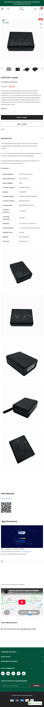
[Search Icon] (8, 9)
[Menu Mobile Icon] (2, 9)
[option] (22, 39)
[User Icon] (35, 9)
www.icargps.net (25, 551)
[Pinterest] (18, 673)
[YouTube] (24, 673)
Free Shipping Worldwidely (9, 82)
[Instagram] (13, 673)
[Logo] (22, 8)
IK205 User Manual (6, 499)
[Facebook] (3, 673)
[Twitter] (8, 673)
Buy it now (22, 124)
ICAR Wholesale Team (28, 629)
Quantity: (4, 108)
